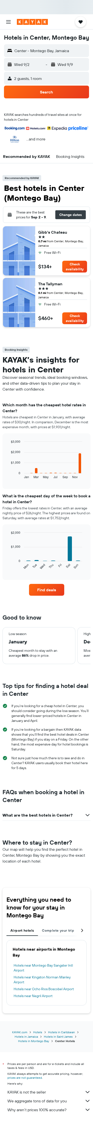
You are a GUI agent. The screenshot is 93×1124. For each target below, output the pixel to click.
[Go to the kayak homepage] (32, 22)
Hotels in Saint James (58, 1036)
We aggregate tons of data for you (37, 1100)
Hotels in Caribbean (61, 1032)
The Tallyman (50, 283)
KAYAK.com (19, 1032)
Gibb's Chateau (52, 232)
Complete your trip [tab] (58, 930)
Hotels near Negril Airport (33, 996)
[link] (46, 590)
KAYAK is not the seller (26, 1092)
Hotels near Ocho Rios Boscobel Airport (44, 989)
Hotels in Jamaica (26, 1036)
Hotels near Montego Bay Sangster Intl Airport (43, 967)
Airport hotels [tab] (22, 930)
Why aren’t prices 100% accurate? (36, 1109)
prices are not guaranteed (24, 1077)
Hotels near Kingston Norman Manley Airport (42, 979)
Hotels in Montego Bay (33, 1041)
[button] (8, 21)
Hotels (37, 1032)
